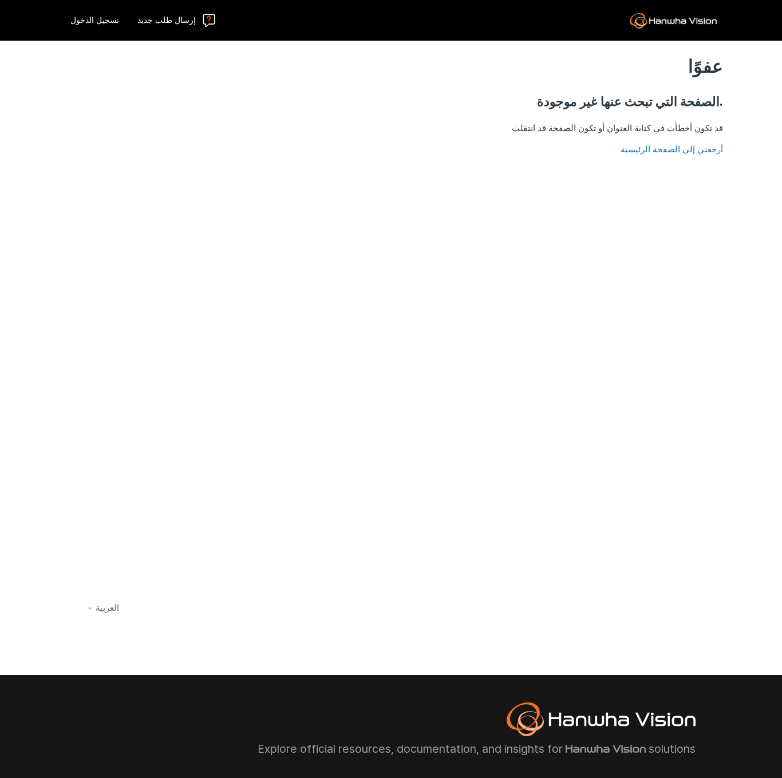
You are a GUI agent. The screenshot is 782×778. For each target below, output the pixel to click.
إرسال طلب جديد (166, 20)
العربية (106, 608)
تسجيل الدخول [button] (94, 20)
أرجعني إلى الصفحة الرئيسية (672, 149)
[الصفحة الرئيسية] (673, 20)
